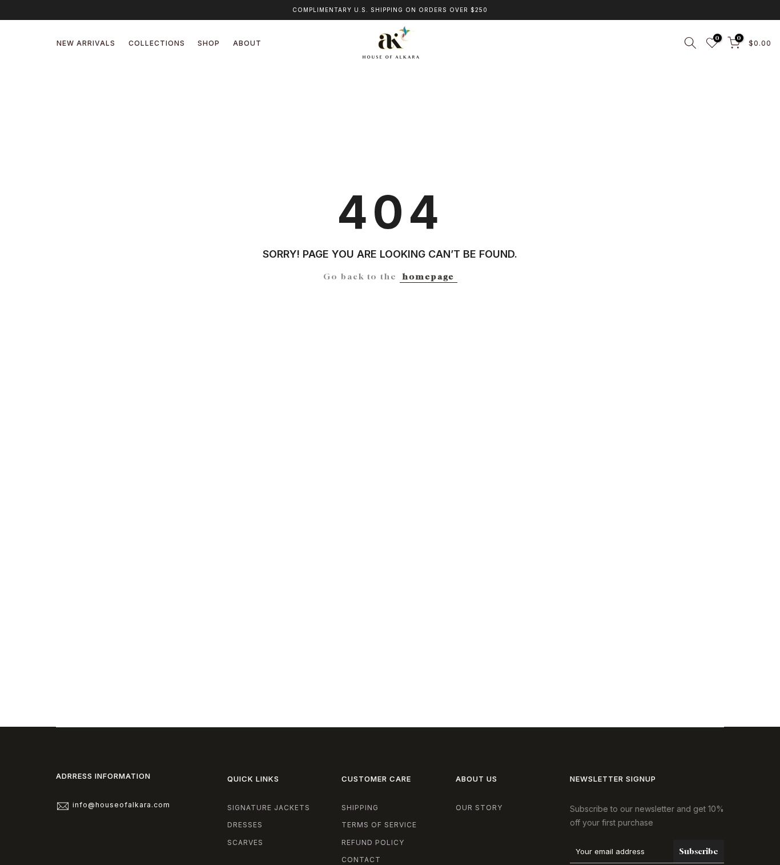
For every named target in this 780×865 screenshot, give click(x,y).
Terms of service (379, 824)
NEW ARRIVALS (86, 43)
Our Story (479, 807)
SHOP (209, 43)
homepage (429, 276)
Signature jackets (268, 807)
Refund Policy (372, 842)
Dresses (245, 824)
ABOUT (247, 43)
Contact (361, 859)
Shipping (360, 807)
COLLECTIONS (156, 43)
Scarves (245, 842)
